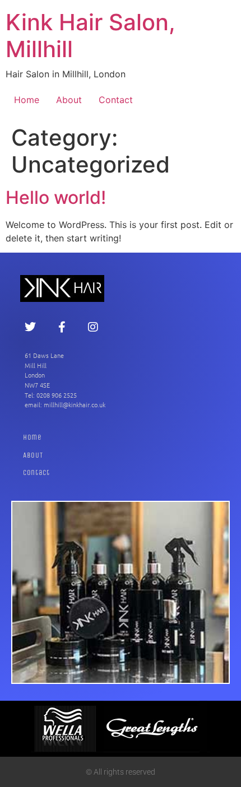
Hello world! (56, 197)
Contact (116, 99)
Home (26, 99)
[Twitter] (30, 327)
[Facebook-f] (61, 327)
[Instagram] (93, 327)
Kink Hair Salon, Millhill (90, 35)
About (69, 99)
